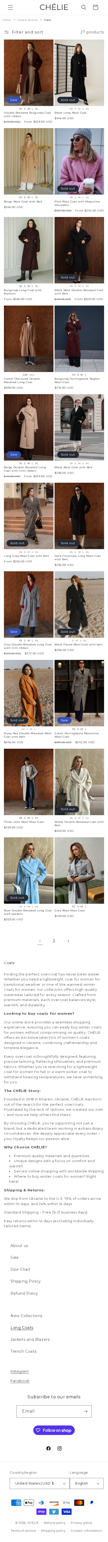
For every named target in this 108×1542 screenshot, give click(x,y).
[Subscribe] (85, 1411)
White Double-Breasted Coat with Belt (79, 823)
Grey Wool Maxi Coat (70, 910)
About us (19, 1245)
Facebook (20, 1381)
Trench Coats (23, 1351)
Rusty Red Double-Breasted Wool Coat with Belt (28, 735)
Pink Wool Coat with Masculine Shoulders (77, 203)
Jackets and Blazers (30, 1339)
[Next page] (68, 941)
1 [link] (40, 941)
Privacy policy (82, 1523)
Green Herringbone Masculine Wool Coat (77, 735)
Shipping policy (53, 1531)
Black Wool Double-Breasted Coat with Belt (79, 291)
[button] (10, 7)
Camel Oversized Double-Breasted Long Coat (22, 380)
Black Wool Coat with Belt (74, 467)
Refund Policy (24, 1293)
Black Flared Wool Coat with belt (78, 644)
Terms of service (23, 1531)
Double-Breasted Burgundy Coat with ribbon (27, 114)
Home (7, 19)
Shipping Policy (25, 1281)
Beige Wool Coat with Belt (23, 201)
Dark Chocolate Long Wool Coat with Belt (78, 557)
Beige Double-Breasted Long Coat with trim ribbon (25, 469)
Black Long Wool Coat (71, 112)
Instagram (19, 1371)
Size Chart (20, 1269)
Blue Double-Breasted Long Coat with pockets (28, 912)
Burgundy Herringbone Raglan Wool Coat (77, 380)
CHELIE (33, 1522)
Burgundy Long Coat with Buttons (23, 291)
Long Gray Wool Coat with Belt (26, 556)
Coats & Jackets (28, 19)
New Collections (26, 1315)
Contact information (86, 1531)
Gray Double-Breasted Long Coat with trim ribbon (28, 646)
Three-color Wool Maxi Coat (24, 822)
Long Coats (21, 1327)
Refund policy (55, 1523)
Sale (14, 1257)
